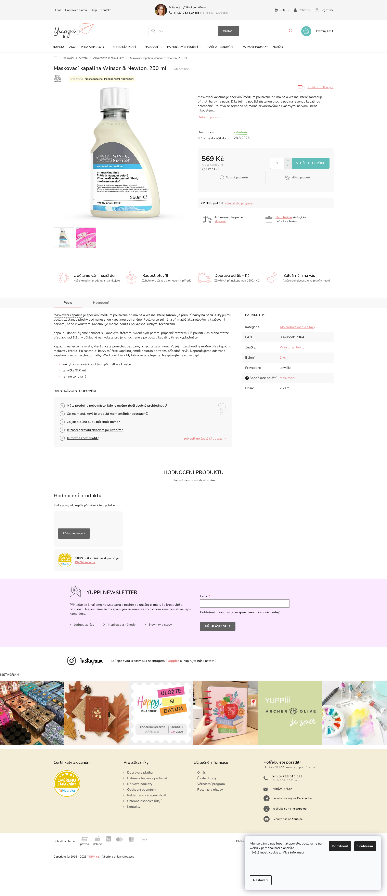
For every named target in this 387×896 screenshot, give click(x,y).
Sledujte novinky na (292, 798)
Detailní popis (208, 117)
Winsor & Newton (293, 347)
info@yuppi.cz (282, 789)
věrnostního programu (239, 203)
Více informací (293, 852)
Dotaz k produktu (237, 177)
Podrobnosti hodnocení (119, 79)
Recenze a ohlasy (210, 789)
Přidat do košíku (311, 163)
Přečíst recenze (85, 562)
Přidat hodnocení (74, 533)
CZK (282, 10)
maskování (287, 378)
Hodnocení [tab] (101, 302)
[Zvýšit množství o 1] (288, 160)
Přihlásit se (216, 626)
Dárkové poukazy (139, 784)
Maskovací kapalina (68, 315)
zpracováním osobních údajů (260, 612)
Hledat (228, 31)
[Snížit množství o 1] (288, 166)
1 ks (283, 357)
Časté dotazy (207, 778)
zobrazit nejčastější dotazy (203, 438)
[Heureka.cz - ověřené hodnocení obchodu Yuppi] (67, 783)
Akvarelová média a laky (297, 327)
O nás (57, 10)
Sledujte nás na (287, 819)
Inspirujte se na (289, 809)
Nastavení (260, 880)
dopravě (220, 221)
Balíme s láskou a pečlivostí (147, 778)
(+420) (186, 13)
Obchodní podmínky (141, 789)
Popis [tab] (68, 302)
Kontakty (133, 806)
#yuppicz (172, 661)
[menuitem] (59, 47)
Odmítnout (340, 846)
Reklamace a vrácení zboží (146, 795)
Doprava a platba (76, 10)
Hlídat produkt (301, 177)
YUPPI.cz (93, 857)
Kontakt (106, 10)
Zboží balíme (283, 217)
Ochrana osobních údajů (144, 801)
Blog (94, 10)
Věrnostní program (211, 784)
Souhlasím (365, 846)
